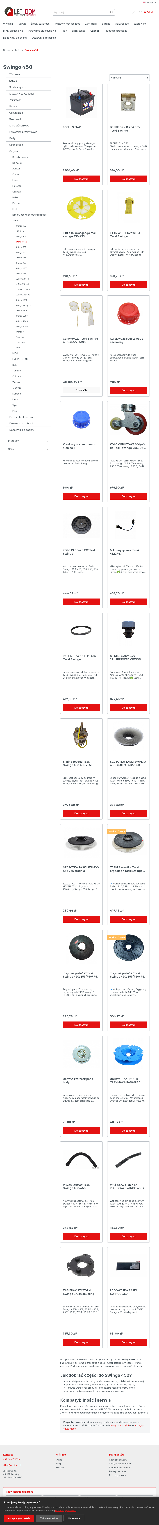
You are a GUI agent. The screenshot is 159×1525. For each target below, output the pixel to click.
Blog (58, 1463)
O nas (59, 1459)
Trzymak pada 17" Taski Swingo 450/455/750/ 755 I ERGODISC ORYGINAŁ (128, 975)
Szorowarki (15, 119)
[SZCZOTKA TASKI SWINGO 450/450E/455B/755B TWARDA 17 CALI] (128, 736)
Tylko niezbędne (49, 1518)
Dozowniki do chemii (21, 423)
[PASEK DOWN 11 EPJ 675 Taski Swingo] (81, 630)
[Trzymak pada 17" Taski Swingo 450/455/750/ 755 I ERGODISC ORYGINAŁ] (128, 948)
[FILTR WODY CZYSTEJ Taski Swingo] (128, 207)
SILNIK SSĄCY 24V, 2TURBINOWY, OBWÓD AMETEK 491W (125, 657)
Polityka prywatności (120, 1463)
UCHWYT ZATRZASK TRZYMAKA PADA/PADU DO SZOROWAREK (126, 1080)
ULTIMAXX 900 (22, 284)
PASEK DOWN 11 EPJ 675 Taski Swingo (79, 657)
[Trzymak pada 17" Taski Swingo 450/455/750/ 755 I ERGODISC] (81, 948)
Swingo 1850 (21, 300)
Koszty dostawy (117, 1471)
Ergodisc (20, 337)
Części (13, 151)
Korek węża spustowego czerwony (126, 340)
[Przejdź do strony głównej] (20, 12)
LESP (15, 209)
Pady (12, 138)
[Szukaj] (111, 12)
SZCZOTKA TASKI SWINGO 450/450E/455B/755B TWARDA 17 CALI (128, 763)
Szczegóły (81, 390)
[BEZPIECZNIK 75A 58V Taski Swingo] (128, 102)
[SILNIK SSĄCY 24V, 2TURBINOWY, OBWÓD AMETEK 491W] (128, 630)
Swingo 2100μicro (24, 305)
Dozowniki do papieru (21, 429)
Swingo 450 (21, 242)
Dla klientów (116, 1454)
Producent (13, 440)
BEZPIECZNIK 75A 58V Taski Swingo (125, 129)
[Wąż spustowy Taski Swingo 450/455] (81, 1159)
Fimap (15, 180)
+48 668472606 (11, 1459)
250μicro (20, 231)
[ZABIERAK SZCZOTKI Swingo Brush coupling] (81, 1265)
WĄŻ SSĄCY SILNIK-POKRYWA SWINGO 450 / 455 (127, 1186)
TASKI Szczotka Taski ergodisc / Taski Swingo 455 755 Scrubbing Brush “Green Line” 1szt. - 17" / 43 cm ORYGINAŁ (128, 869)
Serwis (13, 80)
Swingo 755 (21, 252)
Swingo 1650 (21, 273)
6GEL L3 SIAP (72, 127)
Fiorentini (17, 186)
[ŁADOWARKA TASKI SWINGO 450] (128, 1265)
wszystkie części (120, 1425)
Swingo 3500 (22, 316)
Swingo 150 (21, 226)
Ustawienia (74, 1518)
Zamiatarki (15, 100)
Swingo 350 (21, 236)
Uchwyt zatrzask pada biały (78, 1080)
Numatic (16, 393)
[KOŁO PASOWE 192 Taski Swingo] (81, 525)
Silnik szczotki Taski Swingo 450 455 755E (78, 763)
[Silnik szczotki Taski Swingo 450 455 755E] (81, 736)
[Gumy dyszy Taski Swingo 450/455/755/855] (81, 313)
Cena (11, 449)
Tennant (16, 370)
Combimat (20, 342)
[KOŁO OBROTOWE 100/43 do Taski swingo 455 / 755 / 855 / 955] (128, 419)
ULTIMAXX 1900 (23, 289)
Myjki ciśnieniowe (19, 125)
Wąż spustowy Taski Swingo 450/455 (76, 1186)
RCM (14, 364)
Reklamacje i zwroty (119, 1467)
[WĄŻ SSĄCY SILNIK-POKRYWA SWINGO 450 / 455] (128, 1159)
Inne (14, 411)
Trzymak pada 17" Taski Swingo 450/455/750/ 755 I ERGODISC (81, 975)
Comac (16, 174)
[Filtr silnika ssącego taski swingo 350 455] (81, 207)
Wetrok (16, 382)
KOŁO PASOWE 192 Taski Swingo (79, 552)
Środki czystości (18, 87)
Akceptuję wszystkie (19, 1518)
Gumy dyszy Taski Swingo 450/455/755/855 (80, 340)
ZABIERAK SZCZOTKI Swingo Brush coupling (78, 1292)
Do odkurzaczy (20, 157)
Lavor (15, 399)
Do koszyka (81, 179)
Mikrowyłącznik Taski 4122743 (124, 552)
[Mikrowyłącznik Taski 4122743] (128, 525)
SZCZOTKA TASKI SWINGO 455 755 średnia (81, 869)
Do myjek (17, 163)
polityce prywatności (65, 1510)
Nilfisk (15, 353)
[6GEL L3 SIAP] (81, 102)
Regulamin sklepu (118, 1459)
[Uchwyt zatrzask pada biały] (81, 1053)
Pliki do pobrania (117, 1475)
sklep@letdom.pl (11, 1465)
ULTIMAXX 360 (22, 279)
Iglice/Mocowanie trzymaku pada (29, 214)
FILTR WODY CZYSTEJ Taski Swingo (125, 234)
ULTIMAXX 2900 (23, 295)
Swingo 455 (21, 247)
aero (18, 348)
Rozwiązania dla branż (20, 1491)
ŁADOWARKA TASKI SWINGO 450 (123, 1292)
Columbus (17, 376)
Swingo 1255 (21, 268)
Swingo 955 (21, 263)
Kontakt (60, 1467)
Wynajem (14, 74)
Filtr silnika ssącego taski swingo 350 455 (80, 234)
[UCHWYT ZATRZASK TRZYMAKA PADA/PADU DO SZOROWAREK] (128, 1053)
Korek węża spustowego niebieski (79, 446)
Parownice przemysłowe (23, 131)
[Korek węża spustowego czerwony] (128, 313)
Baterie (13, 106)
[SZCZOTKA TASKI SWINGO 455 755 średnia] (81, 842)
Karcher (16, 203)
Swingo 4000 (22, 321)
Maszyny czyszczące (21, 93)
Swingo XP (20, 332)
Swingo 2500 (21, 310)
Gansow (16, 191)
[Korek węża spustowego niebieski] (81, 419)
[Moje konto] (133, 12)
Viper (15, 405)
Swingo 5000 (22, 326)
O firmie (61, 1454)
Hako (15, 197)
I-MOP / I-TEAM (20, 359)
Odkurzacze (16, 112)
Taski (15, 220)
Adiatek (16, 168)
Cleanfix (16, 388)
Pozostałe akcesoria (21, 417)
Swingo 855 (21, 258)
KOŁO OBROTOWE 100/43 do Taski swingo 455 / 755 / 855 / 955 (128, 446)
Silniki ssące (16, 144)
